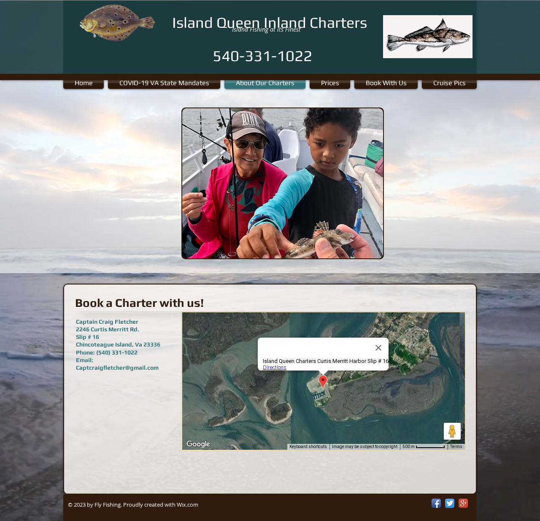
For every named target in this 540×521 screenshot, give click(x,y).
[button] (282, 183)
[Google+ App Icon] (463, 503)
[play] (362, 251)
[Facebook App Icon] (436, 503)
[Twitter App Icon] (449, 503)
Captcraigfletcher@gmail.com (117, 367)
